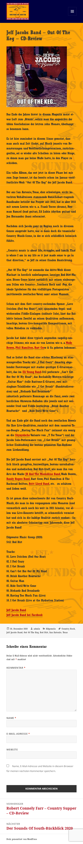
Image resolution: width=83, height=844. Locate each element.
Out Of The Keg (31, 632)
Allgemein (51, 628)
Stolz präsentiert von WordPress (21, 839)
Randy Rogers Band (18, 479)
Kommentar (15, 667)
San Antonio (55, 632)
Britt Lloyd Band (39, 484)
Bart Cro (39, 348)
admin (37, 628)
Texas (65, 632)
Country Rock (68, 628)
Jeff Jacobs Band (16, 610)
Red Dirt (44, 632)
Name (11, 718)
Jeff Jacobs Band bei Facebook (24, 615)
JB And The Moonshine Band (42, 474)
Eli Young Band (32, 372)
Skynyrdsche (22, 435)
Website (12, 749)
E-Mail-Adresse (18, 733)
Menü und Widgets (72, 15)
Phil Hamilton (24, 348)
